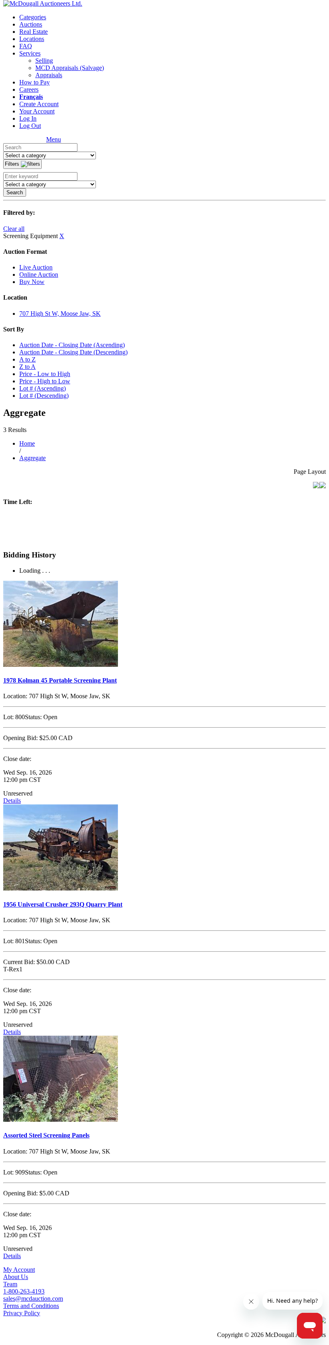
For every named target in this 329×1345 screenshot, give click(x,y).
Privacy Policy (21, 1313)
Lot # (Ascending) (42, 388)
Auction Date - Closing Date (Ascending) (72, 344)
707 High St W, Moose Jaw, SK (60, 313)
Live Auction (36, 267)
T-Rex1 (12, 969)
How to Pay (34, 82)
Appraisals (48, 75)
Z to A (27, 366)
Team (10, 1284)
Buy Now (32, 281)
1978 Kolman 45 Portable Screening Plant (60, 680)
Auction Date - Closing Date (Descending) (73, 352)
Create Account (39, 104)
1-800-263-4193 (24, 1291)
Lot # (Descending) (44, 395)
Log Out (30, 125)
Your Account (37, 111)
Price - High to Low (44, 381)
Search (14, 192)
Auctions (30, 24)
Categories (32, 17)
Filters (13, 164)
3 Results (14, 429)
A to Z (27, 359)
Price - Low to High (44, 373)
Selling (44, 60)
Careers (29, 89)
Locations (31, 38)
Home (27, 443)
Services (30, 53)
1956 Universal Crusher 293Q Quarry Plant (62, 904)
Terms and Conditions (31, 1305)
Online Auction (38, 274)
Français (31, 96)
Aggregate (32, 458)
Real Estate (33, 31)
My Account (19, 1269)
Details (12, 800)
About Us (15, 1276)
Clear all (13, 228)
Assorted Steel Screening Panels (46, 1135)
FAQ (25, 46)
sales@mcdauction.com (33, 1298)
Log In (28, 118)
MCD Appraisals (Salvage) (69, 67)
